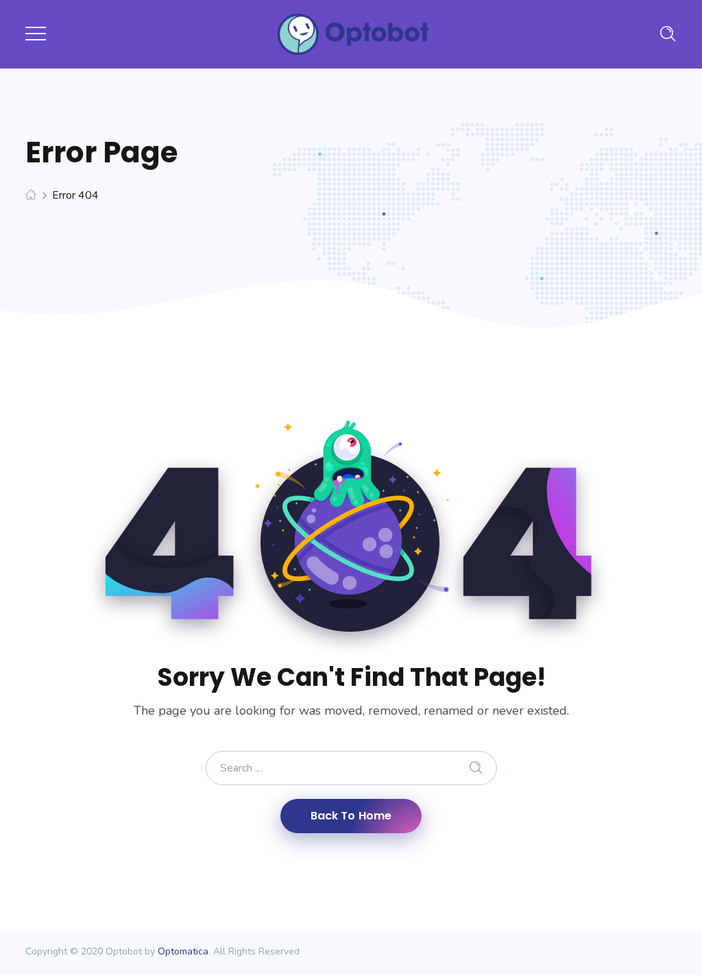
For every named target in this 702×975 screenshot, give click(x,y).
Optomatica (183, 951)
